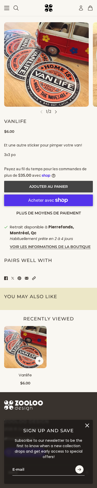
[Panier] (90, 8)
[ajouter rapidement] (39, 361)
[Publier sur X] (12, 278)
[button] (34, 278)
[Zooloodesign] (49, 8)
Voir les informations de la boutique (50, 247)
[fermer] (87, 425)
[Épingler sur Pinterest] (19, 278)
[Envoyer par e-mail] (26, 278)
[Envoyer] (79, 470)
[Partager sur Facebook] (6, 278)
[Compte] (81, 8)
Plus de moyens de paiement (48, 213)
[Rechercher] (16, 8)
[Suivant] (56, 112)
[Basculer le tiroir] (6, 8)
